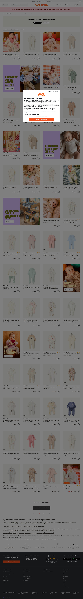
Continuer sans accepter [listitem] (52, 91)
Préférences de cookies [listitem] (42, 116)
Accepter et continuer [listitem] (41, 119)
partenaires (29, 105)
